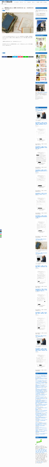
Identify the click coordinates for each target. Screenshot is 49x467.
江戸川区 (40, 452)
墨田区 (46, 450)
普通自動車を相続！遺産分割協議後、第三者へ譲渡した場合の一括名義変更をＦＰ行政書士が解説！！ (41, 403)
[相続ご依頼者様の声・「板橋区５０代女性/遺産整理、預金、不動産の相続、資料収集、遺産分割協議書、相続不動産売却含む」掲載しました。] (41, 142)
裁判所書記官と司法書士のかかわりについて (41, 427)
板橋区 (42, 449)
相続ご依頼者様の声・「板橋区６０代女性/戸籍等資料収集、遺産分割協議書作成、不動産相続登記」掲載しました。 (41, 147)
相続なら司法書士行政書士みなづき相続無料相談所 (7, 2)
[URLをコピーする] (31, 56)
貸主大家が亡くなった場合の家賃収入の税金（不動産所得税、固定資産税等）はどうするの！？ (41, 415)
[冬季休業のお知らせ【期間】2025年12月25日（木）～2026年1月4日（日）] (41, 261)
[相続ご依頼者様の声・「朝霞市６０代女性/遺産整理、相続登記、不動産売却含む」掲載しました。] (41, 331)
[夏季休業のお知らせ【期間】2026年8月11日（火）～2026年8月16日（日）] (41, 118)
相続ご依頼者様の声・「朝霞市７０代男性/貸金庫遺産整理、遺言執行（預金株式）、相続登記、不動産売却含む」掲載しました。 (41, 290)
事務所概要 (37, 409)
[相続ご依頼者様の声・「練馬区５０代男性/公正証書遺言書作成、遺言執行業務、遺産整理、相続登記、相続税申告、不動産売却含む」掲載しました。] (41, 368)
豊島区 (39, 449)
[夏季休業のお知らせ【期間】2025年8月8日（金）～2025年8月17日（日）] (41, 344)
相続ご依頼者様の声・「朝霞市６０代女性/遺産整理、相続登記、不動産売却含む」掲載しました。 (41, 313)
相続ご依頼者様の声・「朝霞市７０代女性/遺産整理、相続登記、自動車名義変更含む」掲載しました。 (41, 267)
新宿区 (39, 450)
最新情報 (4, 10)
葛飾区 (37, 452)
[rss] (45, 0)
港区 (37, 450)
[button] (4, 56)
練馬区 (44, 449)
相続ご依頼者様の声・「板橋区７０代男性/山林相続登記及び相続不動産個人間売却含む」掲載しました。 (41, 171)
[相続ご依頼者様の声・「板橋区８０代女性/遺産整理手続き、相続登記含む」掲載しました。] (41, 211)
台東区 (43, 450)
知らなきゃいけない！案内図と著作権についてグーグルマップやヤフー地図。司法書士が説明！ (41, 376)
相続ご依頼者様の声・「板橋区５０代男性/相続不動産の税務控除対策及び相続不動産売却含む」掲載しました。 (41, 217)
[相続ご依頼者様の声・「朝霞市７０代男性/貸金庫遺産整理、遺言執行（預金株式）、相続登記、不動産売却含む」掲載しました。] (41, 308)
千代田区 (43, 452)
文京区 (41, 450)
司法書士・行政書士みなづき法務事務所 (42, 92)
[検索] (46, 0)
